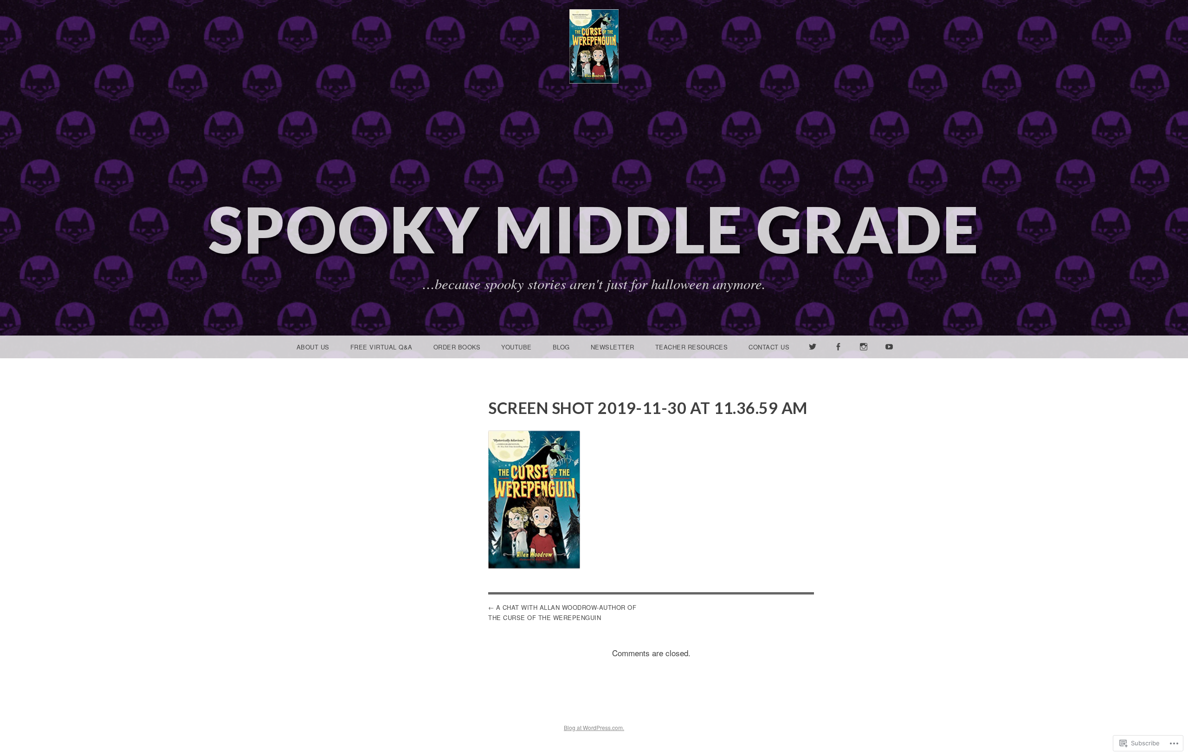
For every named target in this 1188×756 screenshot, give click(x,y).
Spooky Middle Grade (594, 229)
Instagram (863, 357)
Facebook (838, 357)
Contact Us (769, 346)
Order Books (457, 346)
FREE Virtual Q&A (381, 346)
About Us (313, 346)
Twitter (813, 357)
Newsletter (612, 346)
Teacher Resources (691, 346)
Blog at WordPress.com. (594, 727)
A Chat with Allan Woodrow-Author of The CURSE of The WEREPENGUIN (562, 612)
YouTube (516, 346)
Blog (561, 346)
